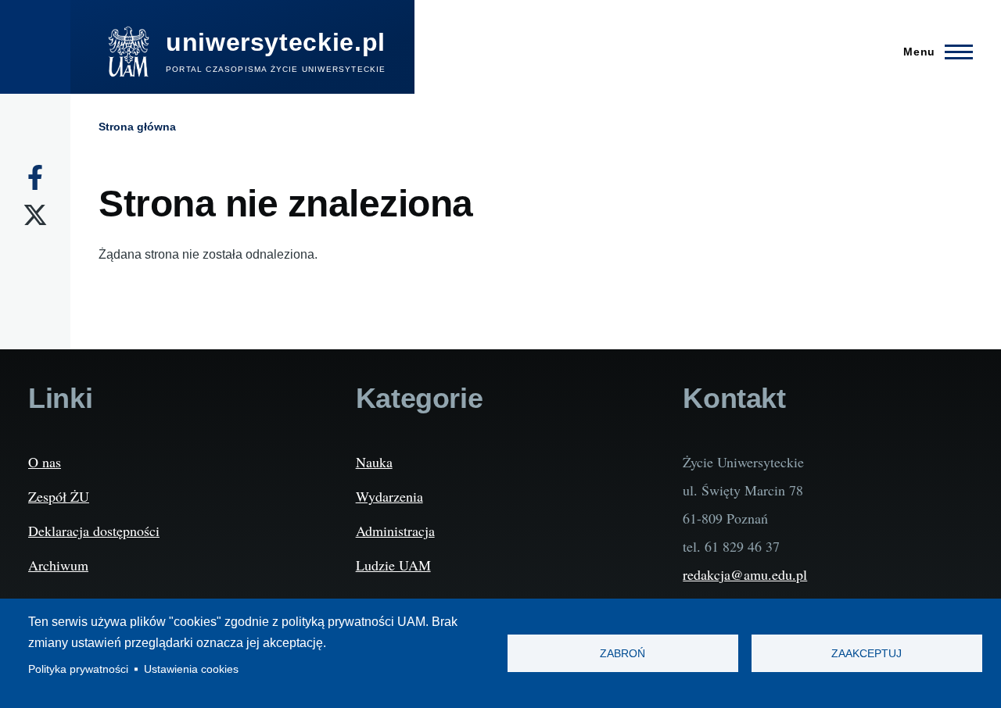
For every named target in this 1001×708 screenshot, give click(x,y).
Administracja (395, 530)
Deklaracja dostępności (94, 530)
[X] (35, 214)
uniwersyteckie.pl (276, 42)
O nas (44, 461)
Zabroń (622, 654)
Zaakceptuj (866, 654)
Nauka (374, 461)
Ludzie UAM (393, 565)
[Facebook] (35, 177)
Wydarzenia (389, 496)
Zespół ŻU (58, 496)
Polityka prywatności (78, 669)
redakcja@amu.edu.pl (745, 574)
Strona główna (137, 126)
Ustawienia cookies (191, 669)
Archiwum (58, 565)
